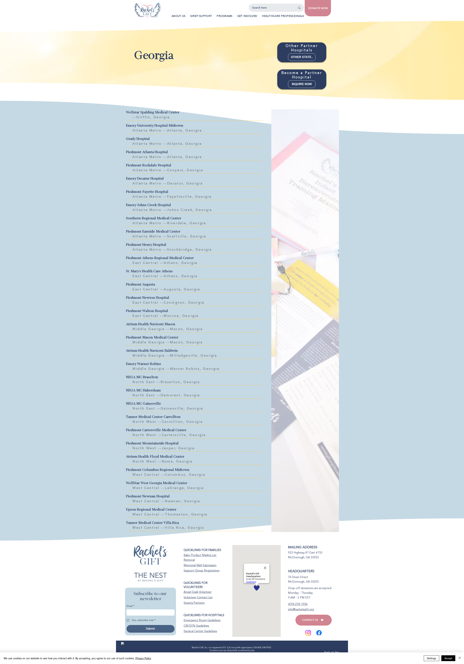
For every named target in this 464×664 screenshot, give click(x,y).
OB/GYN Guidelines (196, 626)
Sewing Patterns (194, 603)
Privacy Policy (143, 658)
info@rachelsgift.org (301, 609)
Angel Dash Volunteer (198, 592)
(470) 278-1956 (298, 604)
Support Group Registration (201, 570)
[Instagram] (308, 632)
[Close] (459, 658)
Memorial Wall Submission (200, 565)
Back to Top (331, 652)
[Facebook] (319, 632)
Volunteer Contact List (198, 597)
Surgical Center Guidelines (200, 631)
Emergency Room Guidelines (202, 620)
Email (130, 606)
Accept (448, 658)
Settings (431, 658)
